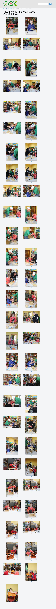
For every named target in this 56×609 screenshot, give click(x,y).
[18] (31, 191)
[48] (31, 509)
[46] (31, 485)
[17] (12, 191)
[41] (12, 446)
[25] (12, 277)
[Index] (4, 8)
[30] (31, 317)
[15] (12, 172)
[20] (31, 214)
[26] (31, 277)
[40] (31, 425)
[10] (31, 109)
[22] (31, 233)
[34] (31, 362)
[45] (12, 488)
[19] (12, 212)
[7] (12, 86)
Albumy (7, 8)
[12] (31, 130)
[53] (12, 569)
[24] (31, 256)
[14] (31, 151)
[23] (12, 256)
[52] (31, 551)
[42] (31, 446)
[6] (31, 67)
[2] (31, 25)
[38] (31, 404)
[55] (12, 593)
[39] (12, 422)
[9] (12, 107)
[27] (12, 298)
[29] (12, 320)
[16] (31, 172)
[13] (12, 151)
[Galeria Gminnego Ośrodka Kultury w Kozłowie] (10, 3)
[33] (12, 362)
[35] (12, 380)
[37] (12, 401)
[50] (31, 527)
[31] (12, 341)
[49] (12, 530)
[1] (12, 25)
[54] (31, 572)
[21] (12, 235)
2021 (11, 8)
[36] (31, 380)
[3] (12, 44)
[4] (31, 44)
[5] (12, 65)
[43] (12, 464)
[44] (31, 467)
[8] (31, 86)
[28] (31, 298)
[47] (12, 506)
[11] (12, 128)
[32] (31, 338)
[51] (12, 551)
